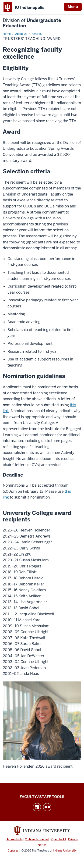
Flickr (47, 807)
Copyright (14, 850)
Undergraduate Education (32, 23)
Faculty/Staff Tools (42, 796)
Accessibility (15, 839)
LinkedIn (37, 807)
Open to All (58, 839)
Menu (73, 6)
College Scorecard (37, 839)
